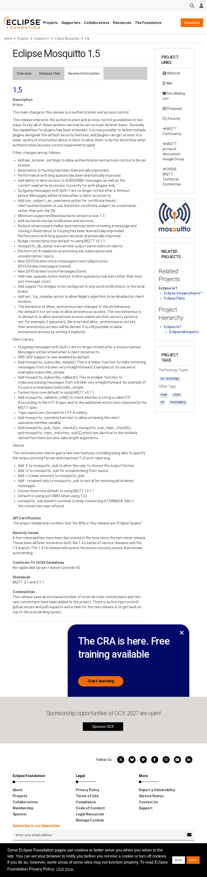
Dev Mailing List (174, 95)
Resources (122, 23)
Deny (178, 860)
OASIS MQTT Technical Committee (172, 176)
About (18, 790)
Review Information (84, 73)
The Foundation (148, 23)
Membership (23, 808)
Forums (173, 119)
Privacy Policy (87, 790)
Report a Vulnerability (157, 790)
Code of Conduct (90, 808)
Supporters (71, 23)
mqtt (164, 394)
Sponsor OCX (103, 727)
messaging (178, 402)
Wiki (168, 83)
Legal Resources (90, 814)
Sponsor (20, 814)
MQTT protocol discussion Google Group (173, 151)
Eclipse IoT (41, 38)
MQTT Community (172, 131)
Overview (24, 73)
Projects (50, 23)
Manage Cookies (90, 820)
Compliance (86, 802)
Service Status (151, 796)
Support (145, 808)
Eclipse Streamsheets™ (183, 293)
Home (8, 38)
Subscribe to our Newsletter (36, 826)
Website (173, 73)
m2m (176, 394)
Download (192, 23)
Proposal (174, 109)
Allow (193, 860)
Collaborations (97, 23)
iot (162, 402)
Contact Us (148, 802)
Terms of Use (87, 796)
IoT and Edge (170, 378)
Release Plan (49, 73)
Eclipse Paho (174, 298)
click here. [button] (65, 869)
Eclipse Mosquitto (67, 38)
